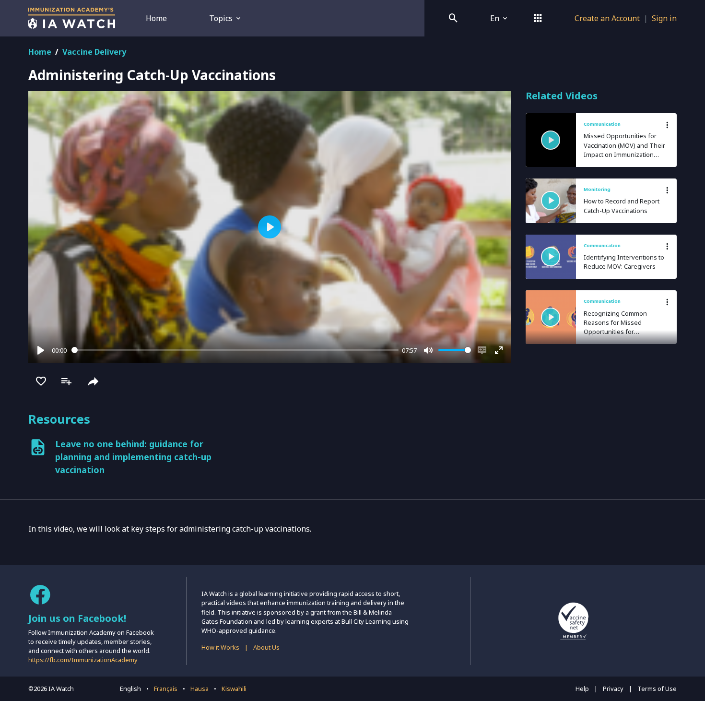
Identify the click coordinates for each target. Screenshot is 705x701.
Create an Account (607, 18)
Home (156, 18)
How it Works (220, 647)
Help (582, 688)
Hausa (199, 688)
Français (165, 688)
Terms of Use (657, 688)
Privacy (613, 688)
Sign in (664, 18)
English (130, 688)
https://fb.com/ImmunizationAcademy (83, 659)
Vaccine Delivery (94, 52)
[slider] (234, 350)
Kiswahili (234, 688)
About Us (266, 647)
